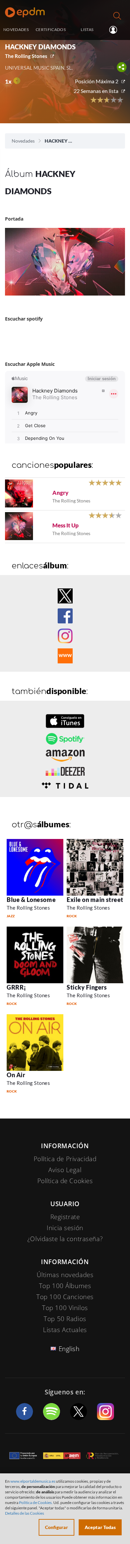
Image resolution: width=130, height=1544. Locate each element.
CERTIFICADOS (51, 29)
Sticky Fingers (87, 987)
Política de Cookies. (36, 1502)
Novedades (23, 141)
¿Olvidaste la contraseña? (65, 1238)
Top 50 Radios (65, 1318)
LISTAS (87, 29)
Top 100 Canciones (65, 1296)
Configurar (56, 1527)
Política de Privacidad (65, 1159)
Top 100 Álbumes (65, 1285)
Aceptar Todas (100, 1527)
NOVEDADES (16, 29)
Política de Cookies (65, 1180)
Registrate (65, 1216)
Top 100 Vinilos (65, 1307)
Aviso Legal (64, 1169)
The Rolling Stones (26, 56)
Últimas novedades (65, 1274)
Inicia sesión (116, 30)
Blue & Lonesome (31, 899)
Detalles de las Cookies (24, 1513)
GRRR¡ (16, 987)
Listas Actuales (65, 1329)
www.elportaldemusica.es (32, 1481)
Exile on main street (95, 899)
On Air (16, 1075)
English (69, 1348)
